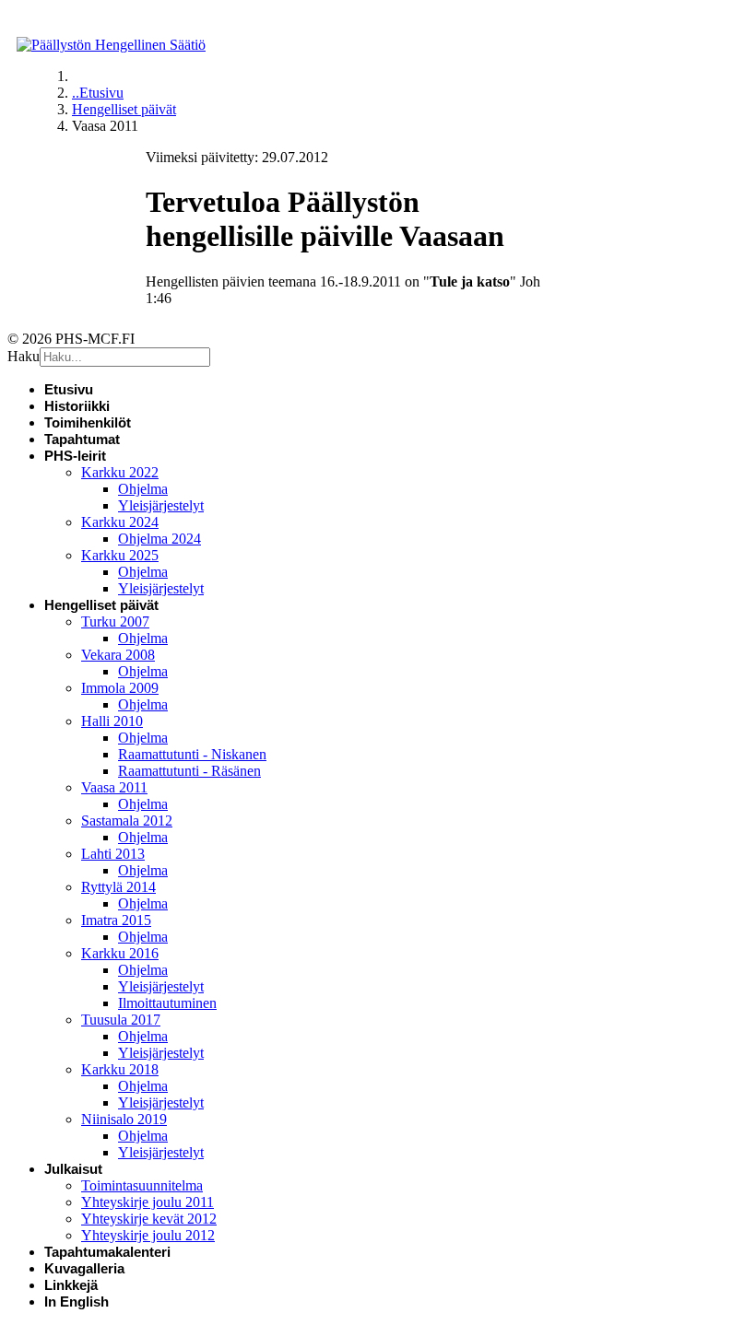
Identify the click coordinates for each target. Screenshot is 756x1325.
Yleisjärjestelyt (161, 505)
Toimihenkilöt (87, 422)
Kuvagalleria (84, 1268)
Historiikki (77, 406)
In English (76, 1301)
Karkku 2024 (120, 522)
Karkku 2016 (120, 953)
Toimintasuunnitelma (142, 1185)
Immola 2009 (120, 688)
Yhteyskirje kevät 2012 (149, 1218)
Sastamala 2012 (126, 820)
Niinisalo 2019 (124, 1119)
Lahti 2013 (113, 854)
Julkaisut (73, 1169)
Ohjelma (143, 489)
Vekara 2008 (118, 654)
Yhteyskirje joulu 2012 (148, 1235)
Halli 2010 (112, 721)
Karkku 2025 (120, 555)
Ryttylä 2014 (118, 887)
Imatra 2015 (116, 920)
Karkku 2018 (120, 1069)
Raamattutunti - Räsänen (189, 771)
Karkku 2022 (120, 472)
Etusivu (68, 389)
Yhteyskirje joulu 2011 (147, 1202)
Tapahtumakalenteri (107, 1252)
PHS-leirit (75, 455)
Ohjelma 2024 (159, 538)
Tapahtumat (82, 439)
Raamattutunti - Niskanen (192, 754)
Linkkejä (71, 1285)
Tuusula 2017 (120, 1019)
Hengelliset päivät (101, 605)
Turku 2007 (115, 621)
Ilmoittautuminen (167, 1003)
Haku (23, 356)
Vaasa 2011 (114, 787)
